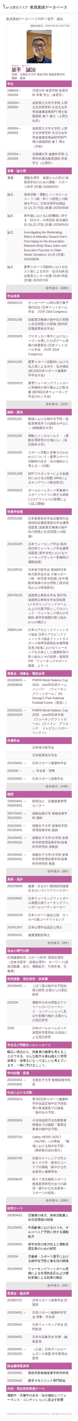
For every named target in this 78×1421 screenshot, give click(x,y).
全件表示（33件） (58, 1200)
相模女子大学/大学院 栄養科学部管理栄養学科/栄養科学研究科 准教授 (50, 842)
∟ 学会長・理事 (43, 770)
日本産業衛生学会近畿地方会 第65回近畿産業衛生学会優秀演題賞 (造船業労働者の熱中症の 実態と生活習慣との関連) (48, 527)
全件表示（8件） (59, 871)
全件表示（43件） (58, 288)
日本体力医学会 (43, 747)
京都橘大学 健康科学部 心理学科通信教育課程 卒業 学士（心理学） (50, 158)
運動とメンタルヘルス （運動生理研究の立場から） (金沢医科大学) (48, 440)
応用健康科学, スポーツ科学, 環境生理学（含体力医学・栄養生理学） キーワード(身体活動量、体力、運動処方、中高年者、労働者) (37, 964)
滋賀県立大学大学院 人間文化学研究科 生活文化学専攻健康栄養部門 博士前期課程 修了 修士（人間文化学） (50, 111)
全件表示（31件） (58, 404)
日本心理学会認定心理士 (45, 927)
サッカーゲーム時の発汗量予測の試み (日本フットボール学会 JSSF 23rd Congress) (48, 307)
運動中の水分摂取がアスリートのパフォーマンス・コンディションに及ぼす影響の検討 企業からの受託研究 (49, 1011)
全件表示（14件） (58, 786)
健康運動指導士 (39, 935)
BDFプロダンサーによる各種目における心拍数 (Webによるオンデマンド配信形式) (48, 478)
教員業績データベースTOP (25, 19)
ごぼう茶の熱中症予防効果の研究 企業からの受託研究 (49, 990)
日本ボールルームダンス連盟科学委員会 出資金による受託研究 (49, 1032)
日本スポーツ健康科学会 (49, 763)
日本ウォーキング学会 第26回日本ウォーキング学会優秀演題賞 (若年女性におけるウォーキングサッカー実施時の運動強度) (48, 553)
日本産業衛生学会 (44, 755)
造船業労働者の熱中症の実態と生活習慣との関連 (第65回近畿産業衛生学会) (48, 324)
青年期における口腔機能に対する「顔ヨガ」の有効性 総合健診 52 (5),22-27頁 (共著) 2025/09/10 (46, 220)
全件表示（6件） (59, 943)
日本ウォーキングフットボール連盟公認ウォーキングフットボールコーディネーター (48, 903)
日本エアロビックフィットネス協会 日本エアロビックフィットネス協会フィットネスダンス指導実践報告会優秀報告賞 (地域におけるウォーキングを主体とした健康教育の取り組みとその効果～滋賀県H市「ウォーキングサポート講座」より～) (48, 647)
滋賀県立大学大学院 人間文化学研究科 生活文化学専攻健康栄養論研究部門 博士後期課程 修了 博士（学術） (49, 137)
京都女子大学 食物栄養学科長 (51, 1082)
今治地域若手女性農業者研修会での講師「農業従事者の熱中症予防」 (49, 1124)
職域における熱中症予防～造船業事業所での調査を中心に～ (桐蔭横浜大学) (48, 423)
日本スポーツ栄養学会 (47, 778)
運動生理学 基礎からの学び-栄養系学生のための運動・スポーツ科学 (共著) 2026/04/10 (46, 182)
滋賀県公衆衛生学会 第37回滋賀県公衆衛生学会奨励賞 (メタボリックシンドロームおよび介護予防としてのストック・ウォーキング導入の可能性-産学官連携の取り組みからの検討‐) (48, 608)
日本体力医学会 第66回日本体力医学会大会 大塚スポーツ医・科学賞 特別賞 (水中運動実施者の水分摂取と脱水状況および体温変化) (48, 578)
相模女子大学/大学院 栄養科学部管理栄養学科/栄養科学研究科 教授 (50, 859)
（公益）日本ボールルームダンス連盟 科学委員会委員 (49, 1353)
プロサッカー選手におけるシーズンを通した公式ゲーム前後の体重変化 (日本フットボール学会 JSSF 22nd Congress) (48, 345)
